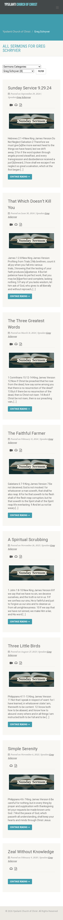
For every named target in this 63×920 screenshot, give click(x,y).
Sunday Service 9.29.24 (29, 88)
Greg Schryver (23, 97)
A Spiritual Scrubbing (28, 539)
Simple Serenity (22, 748)
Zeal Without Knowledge (31, 851)
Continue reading (19, 176)
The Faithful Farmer (27, 433)
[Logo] (21, 4)
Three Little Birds (24, 645)
